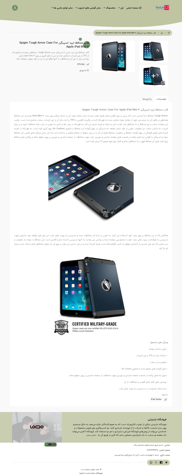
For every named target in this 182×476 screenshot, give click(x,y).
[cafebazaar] (51, 444)
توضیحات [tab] (161, 99)
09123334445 (152, 450)
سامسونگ (110, 8)
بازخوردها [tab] (147, 99)
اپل (122, 8)
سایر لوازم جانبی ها (63, 8)
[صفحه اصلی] (169, 32)
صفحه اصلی (132, 8)
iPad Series (156, 399)
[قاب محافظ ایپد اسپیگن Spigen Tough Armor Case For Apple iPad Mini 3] (37, 427)
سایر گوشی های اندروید (89, 8)
